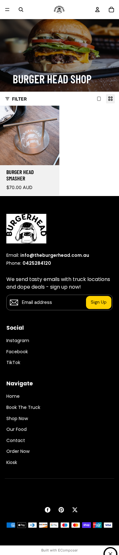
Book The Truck (23, 407)
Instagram (17, 341)
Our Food (16, 429)
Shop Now (17, 419)
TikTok (13, 363)
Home (13, 396)
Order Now (18, 451)
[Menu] (7, 9)
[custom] (48, 510)
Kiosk (11, 463)
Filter (19, 99)
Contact (15, 441)
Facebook (17, 352)
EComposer (68, 550)
